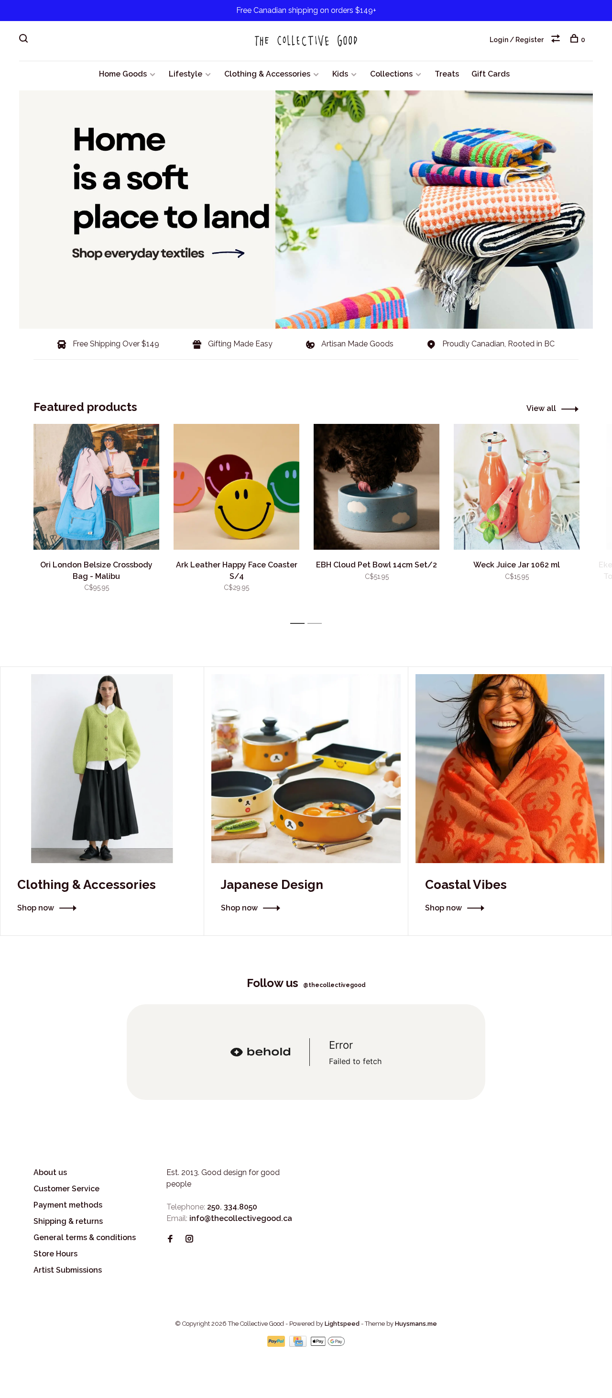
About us (50, 1172)
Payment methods (67, 1204)
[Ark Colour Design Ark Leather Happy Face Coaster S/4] (236, 487)
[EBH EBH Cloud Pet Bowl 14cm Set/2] (376, 487)
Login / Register (517, 40)
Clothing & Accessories (267, 73)
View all (541, 408)
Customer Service (66, 1188)
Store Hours (55, 1253)
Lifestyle (185, 73)
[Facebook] (170, 1239)
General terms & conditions (84, 1237)
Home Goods (123, 73)
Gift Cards (490, 73)
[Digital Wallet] (327, 1344)
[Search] (24, 40)
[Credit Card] (298, 1344)
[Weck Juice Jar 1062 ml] (516, 487)
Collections (391, 73)
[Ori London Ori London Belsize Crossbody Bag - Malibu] (96, 487)
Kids (340, 73)
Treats (447, 73)
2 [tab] (317, 623)
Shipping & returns (68, 1221)
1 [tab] (300, 623)
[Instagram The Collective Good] (189, 1239)
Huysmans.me (416, 1323)
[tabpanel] (96, 519)
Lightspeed (342, 1323)
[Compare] (556, 40)
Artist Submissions (67, 1270)
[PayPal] (277, 1344)
